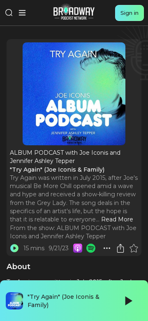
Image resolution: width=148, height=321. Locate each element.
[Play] (128, 301)
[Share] (120, 248)
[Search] (9, 12)
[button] (106, 248)
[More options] (106, 248)
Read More (117, 219)
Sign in (129, 12)
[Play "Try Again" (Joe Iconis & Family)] (14, 248)
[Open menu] (22, 12)
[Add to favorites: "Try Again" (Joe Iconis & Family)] (133, 248)
